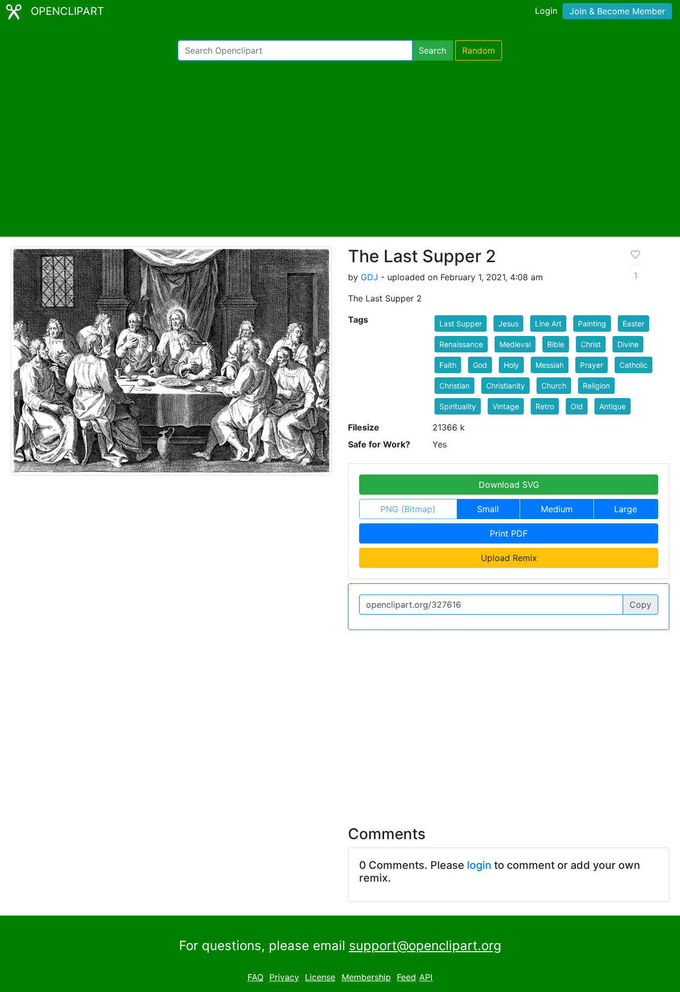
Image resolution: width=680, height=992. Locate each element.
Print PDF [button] (509, 533)
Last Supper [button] (460, 323)
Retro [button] (545, 406)
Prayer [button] (591, 364)
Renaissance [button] (461, 344)
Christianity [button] (505, 385)
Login (546, 10)
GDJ (369, 277)
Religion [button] (596, 385)
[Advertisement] (340, 148)
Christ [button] (591, 344)
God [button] (480, 364)
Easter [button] (633, 323)
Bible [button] (555, 344)
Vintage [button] (505, 406)
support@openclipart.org (425, 945)
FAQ (256, 977)
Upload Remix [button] (509, 558)
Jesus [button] (508, 323)
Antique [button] (612, 406)
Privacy (284, 977)
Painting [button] (592, 323)
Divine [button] (628, 344)
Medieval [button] (515, 344)
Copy (640, 604)
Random (478, 50)
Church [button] (553, 385)
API (425, 977)
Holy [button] (511, 364)
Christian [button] (454, 385)
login (479, 865)
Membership (366, 977)
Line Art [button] (548, 323)
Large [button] (625, 509)
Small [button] (488, 509)
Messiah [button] (550, 364)
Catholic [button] (633, 364)
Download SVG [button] (509, 484)
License (320, 977)
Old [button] (577, 406)
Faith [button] (447, 364)
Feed (406, 977)
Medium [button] (557, 509)
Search (432, 50)
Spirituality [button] (457, 406)
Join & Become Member (617, 11)
